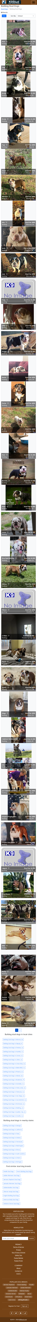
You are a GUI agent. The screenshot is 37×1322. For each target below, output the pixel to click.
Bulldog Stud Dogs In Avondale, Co (14, 1084)
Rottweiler (22, 1294)
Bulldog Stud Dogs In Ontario (12, 1158)
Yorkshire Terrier (11, 1294)
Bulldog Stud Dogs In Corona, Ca (13, 1055)
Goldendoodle (12, 1291)
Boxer (29, 1294)
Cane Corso (12, 1300)
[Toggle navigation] (33, 2)
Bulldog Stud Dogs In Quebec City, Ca (14, 1112)
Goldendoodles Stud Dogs (11, 1187)
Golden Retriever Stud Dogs (12, 1175)
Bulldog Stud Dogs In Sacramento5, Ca (15, 1100)
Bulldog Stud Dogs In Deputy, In (13, 1043)
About (18, 1268)
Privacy (18, 1250)
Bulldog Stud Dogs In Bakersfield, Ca (14, 1067)
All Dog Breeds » (23, 1300)
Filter (4, 16)
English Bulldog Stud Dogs (11, 1195)
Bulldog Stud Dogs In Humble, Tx (13, 1051)
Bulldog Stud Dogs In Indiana (12, 1137)
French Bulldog (21, 1284)
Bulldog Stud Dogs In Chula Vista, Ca (14, 1063)
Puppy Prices (18, 1261)
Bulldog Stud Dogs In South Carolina (14, 1154)
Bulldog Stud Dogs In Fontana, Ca (13, 1047)
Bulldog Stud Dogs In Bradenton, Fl (14, 1080)
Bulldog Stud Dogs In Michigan (13, 1162)
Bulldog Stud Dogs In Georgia (12, 1125)
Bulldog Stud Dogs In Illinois (12, 1149)
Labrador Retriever (12, 1287)
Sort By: (13, 16)
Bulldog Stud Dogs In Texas (11, 1133)
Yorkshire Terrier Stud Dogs (11, 1203)
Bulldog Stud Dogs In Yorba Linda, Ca (14, 1088)
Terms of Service (18, 1247)
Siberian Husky (24, 1291)
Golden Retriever (25, 1287)
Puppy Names (18, 1258)
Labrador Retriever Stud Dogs (12, 1183)
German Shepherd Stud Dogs (12, 1179)
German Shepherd (9, 1284)
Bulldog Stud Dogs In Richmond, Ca (14, 1104)
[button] (6, 42)
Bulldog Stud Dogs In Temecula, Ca (14, 1092)
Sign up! (24, 1306)
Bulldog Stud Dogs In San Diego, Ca (14, 1096)
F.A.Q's (18, 1274)
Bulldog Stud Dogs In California (13, 1129)
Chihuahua (18, 1297)
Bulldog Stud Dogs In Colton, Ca (13, 1059)
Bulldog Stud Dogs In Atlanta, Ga (13, 1076)
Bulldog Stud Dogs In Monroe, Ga (13, 1039)
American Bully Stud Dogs (11, 1199)
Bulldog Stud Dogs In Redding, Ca (13, 1108)
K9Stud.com (23, 1320)
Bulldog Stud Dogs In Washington (13, 1145)
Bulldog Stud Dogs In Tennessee (13, 1141)
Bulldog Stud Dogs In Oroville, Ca (13, 1116)
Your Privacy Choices (18, 1252)
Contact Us (18, 1271)
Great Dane (28, 1297)
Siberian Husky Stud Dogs (11, 1191)
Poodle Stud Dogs (9, 1171)
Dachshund (9, 1297)
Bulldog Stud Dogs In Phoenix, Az (13, 1071)
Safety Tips (18, 1255)
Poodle (31, 1284)
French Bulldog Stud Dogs (24, 1171)
